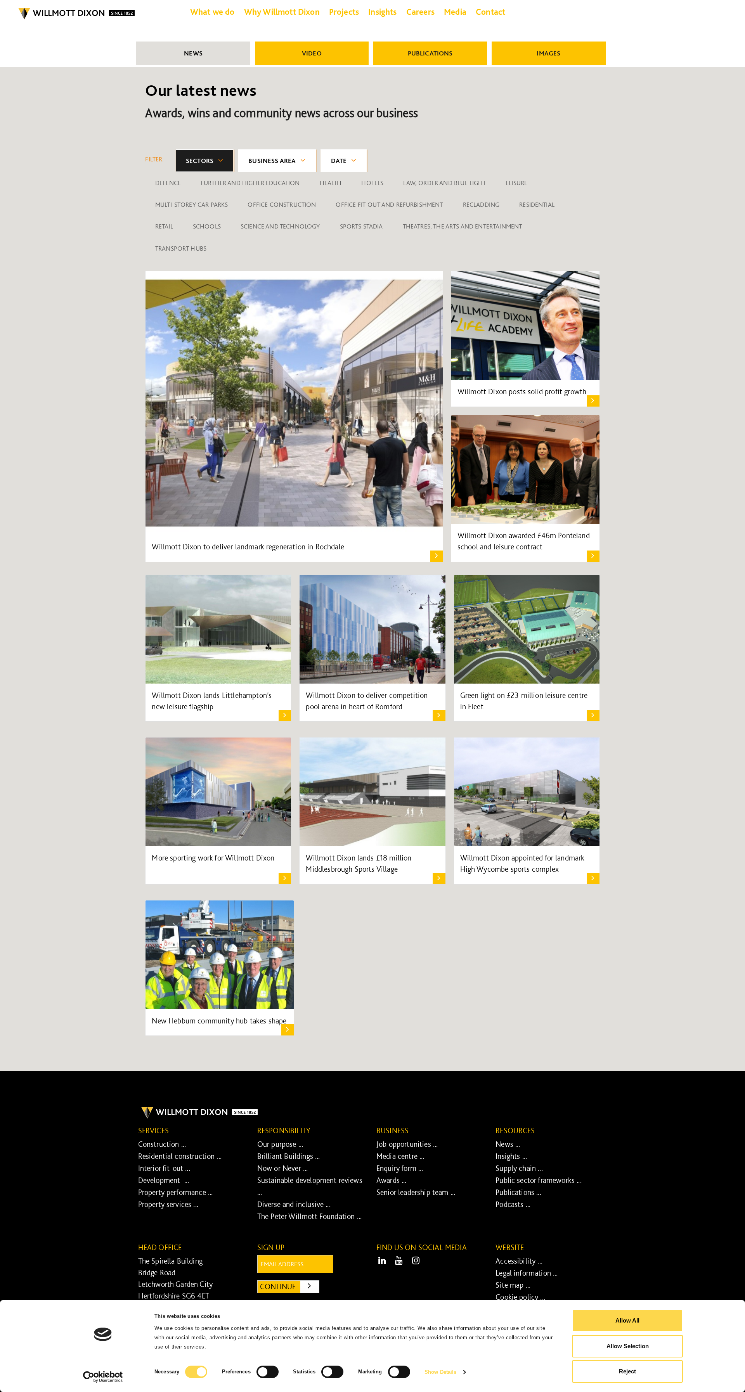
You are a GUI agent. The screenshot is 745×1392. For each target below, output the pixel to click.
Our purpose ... (280, 1144)
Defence (168, 183)
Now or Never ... (282, 1168)
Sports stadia (361, 226)
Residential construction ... (180, 1156)
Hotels (372, 183)
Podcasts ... (513, 1204)
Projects (344, 12)
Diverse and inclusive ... (294, 1204)
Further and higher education (250, 183)
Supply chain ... (519, 1168)
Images (548, 53)
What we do (212, 12)
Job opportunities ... (407, 1144)
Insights (382, 12)
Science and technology (280, 226)
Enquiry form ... (399, 1168)
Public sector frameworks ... (538, 1180)
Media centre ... (400, 1156)
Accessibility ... (519, 1261)
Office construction (282, 204)
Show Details (440, 1372)
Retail (164, 226)
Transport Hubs (180, 248)
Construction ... (162, 1144)
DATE (339, 160)
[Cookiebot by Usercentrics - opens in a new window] (103, 1377)
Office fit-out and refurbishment (389, 204)
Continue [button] (289, 1286)
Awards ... (391, 1180)
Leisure (516, 183)
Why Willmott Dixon (282, 12)
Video (312, 53)
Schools (207, 226)
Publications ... (518, 1192)
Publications (430, 53)
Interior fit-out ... (164, 1168)
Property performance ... (175, 1192)
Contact (490, 12)
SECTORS (199, 160)
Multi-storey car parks (191, 204)
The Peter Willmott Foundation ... (309, 1216)
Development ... (163, 1180)
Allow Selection (627, 1346)
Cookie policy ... (520, 1297)
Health (331, 183)
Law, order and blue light (444, 183)
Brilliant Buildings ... (288, 1156)
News (193, 53)
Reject (627, 1371)
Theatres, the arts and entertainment (462, 226)
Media (455, 12)
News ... (508, 1144)
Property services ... (168, 1204)
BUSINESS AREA (272, 160)
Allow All (627, 1320)
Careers (420, 12)
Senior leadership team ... (415, 1192)
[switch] (267, 1372)
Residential (536, 204)
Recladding (481, 204)
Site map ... (513, 1285)
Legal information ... (527, 1273)
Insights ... (511, 1156)
